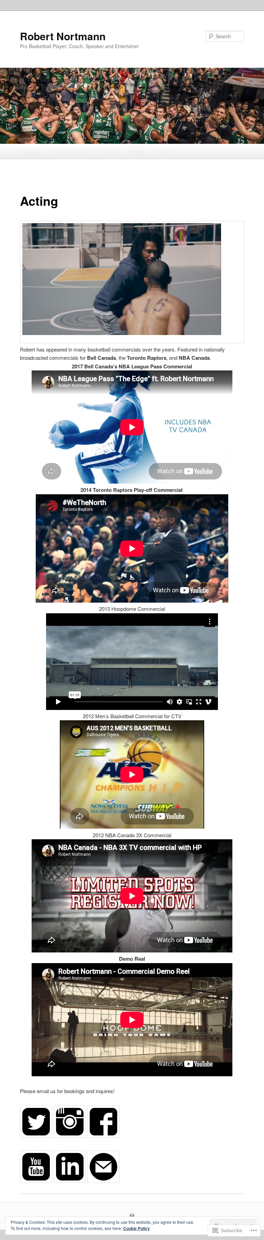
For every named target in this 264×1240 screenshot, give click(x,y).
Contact (164, 151)
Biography (32, 151)
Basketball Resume (72, 151)
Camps (109, 151)
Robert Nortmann (63, 36)
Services (136, 151)
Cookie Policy (136, 1228)
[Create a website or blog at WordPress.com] (132, 1216)
